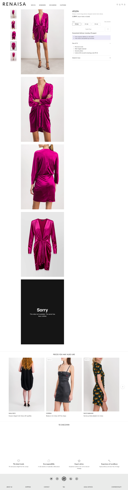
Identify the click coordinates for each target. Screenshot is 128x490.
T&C (64, 487)
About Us (9, 487)
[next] (123, 387)
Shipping (28, 487)
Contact (46, 487)
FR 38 (86, 24)
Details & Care (76, 58)
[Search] (122, 4)
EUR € (110, 4)
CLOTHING (63, 5)
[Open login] (120, 4)
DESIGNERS (42, 5)
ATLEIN (75, 11)
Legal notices (88, 487)
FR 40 (96, 24)
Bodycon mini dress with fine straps (56, 416)
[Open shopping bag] (124, 4)
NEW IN (33, 5)
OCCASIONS (52, 5)
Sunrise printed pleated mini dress (93, 416)
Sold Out (88, 29)
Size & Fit (75, 43)
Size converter (107, 21)
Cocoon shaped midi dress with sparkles (20, 416)
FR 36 (76, 24)
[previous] (5, 387)
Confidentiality (116, 487)
